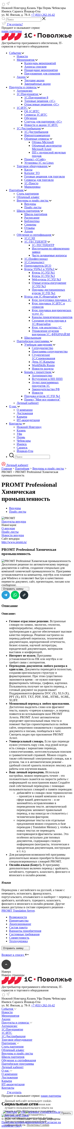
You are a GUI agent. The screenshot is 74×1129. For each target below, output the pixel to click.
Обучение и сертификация (19, 1060)
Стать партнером (13, 1046)
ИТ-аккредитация (13, 1084)
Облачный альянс (13, 1050)
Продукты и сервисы (16, 1022)
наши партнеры (12, 31)
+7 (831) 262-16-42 (43, 14)
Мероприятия (10, 1015)
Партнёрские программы (18, 1063)
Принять (66, 1113)
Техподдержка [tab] (18, 941)
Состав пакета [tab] (18, 927)
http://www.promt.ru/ (14, 542)
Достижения (10, 1077)
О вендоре (8, 528)
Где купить (13, 1092)
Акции (6, 1019)
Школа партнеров (13, 1056)
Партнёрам (22, 468)
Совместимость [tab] (19, 937)
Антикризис (9, 1026)
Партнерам (9, 1043)
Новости (7, 1012)
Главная (7, 468)
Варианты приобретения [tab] (25, 930)
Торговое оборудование (17, 1039)
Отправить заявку (13, 588)
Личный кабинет (13, 1067)
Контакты (8, 1087)
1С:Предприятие (12, 1029)
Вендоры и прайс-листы (48, 468)
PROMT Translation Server (18, 910)
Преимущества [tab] (18, 920)
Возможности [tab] (18, 917)
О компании (9, 1074)
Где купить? (14, 24)
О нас (6, 1070)
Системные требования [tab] (24, 934)
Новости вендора (13, 535)
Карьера (7, 1080)
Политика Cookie (38, 1125)
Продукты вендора (14, 521)
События (8, 1008)
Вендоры (15, 508)
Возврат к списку (13, 954)
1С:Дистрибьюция (13, 1036)
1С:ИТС (7, 1032)
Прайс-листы (17, 511)
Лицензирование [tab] (20, 924)
